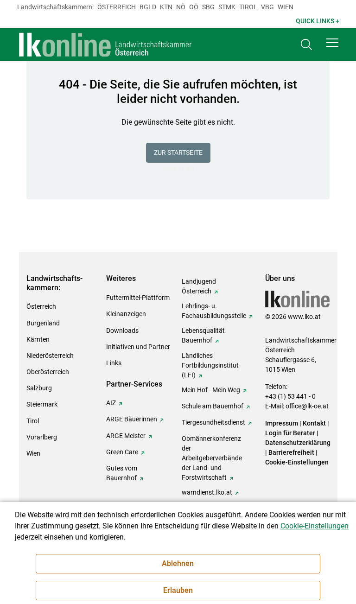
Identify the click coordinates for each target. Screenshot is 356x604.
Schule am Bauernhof (212, 406)
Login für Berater (290, 433)
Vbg (267, 7)
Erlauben (178, 590)
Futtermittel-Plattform (138, 297)
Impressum (281, 423)
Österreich (116, 7)
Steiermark (41, 404)
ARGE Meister (126, 435)
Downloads (122, 330)
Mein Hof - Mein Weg (211, 390)
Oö (193, 7)
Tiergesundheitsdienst (213, 422)
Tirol (248, 7)
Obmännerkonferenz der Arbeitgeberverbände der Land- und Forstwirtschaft (212, 458)
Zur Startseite (178, 152)
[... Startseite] (105, 44)
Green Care (122, 452)
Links (113, 363)
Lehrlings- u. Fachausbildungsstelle (214, 310)
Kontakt (314, 423)
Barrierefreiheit (291, 452)
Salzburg (39, 388)
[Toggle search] (306, 45)
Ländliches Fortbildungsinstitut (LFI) (210, 365)
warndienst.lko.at (207, 492)
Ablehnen (178, 563)
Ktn (166, 7)
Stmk (226, 7)
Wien (285, 7)
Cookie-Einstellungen (297, 462)
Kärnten (38, 339)
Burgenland (43, 323)
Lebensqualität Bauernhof (203, 335)
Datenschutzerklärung (298, 442)
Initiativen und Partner (138, 346)
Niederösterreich (50, 355)
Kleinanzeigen (126, 314)
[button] (332, 42)
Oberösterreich (47, 371)
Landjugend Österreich (199, 286)
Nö (180, 7)
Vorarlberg (41, 437)
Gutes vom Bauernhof (121, 473)
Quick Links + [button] (317, 21)
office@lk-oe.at (307, 406)
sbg (208, 7)
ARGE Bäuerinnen (131, 419)
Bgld (148, 7)
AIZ (111, 403)
